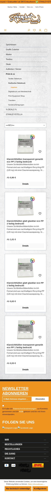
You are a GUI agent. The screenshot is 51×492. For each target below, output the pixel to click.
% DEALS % (11, 109)
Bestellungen (13, 444)
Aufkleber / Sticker (13, 69)
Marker (9, 54)
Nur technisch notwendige (18, 489)
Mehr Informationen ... (36, 484)
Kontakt (22, 7)
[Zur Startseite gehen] (25, 18)
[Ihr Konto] (40, 30)
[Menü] (5, 30)
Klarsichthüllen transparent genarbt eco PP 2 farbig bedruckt (25, 160)
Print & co (10, 74)
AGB (21, 412)
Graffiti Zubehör (12, 50)
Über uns (30, 7)
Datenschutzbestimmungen (24, 409)
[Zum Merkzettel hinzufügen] (40, 151)
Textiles (9, 59)
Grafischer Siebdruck (16, 83)
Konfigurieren (40, 489)
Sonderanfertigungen (16, 105)
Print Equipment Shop (16, 96)
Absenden (40, 399)
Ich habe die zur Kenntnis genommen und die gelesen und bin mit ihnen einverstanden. (25, 411)
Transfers (11, 100)
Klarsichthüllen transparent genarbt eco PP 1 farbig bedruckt (25, 346)
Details (25, 184)
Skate (8, 64)
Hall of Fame (39, 7)
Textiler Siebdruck (15, 79)
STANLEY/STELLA (14, 114)
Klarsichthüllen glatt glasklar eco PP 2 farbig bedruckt (25, 222)
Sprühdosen (11, 45)
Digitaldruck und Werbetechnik (19, 91)
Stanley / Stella (12, 7)
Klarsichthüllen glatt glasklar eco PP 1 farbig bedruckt (25, 284)
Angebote (14, 87)
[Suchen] (29, 30)
